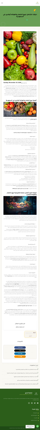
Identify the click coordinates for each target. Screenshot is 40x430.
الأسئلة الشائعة (34, 420)
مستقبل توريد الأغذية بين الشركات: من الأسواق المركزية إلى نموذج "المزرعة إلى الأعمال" (22, 373)
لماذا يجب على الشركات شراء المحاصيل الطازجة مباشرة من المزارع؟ (26, 376)
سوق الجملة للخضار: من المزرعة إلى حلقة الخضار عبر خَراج (27, 380)
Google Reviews (9, 276)
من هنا (15, 302)
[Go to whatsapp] (37, 426)
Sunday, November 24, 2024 (12, 82)
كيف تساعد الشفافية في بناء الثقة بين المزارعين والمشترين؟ (27, 369)
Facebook (19, 347)
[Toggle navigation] (2, 3)
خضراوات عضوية (16, 229)
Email (19, 356)
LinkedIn (19, 353)
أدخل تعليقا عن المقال (20, 327)
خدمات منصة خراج (25, 302)
